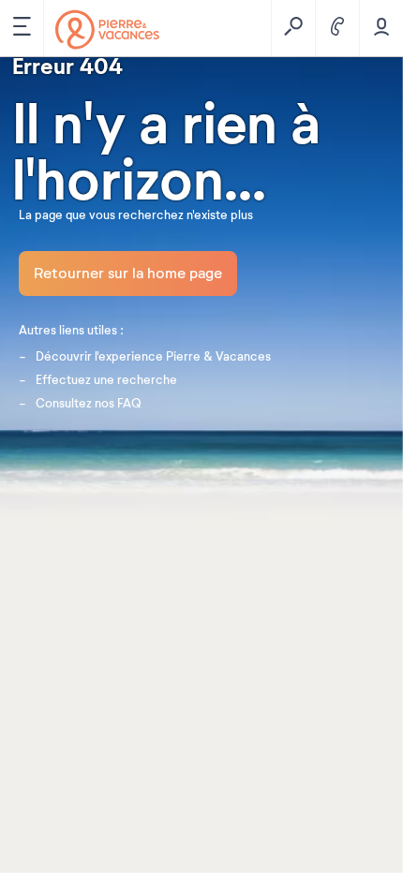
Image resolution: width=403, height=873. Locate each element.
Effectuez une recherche (106, 380)
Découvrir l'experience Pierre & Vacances (153, 356)
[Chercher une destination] (293, 28)
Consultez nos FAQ (89, 403)
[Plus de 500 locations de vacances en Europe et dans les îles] (107, 29)
